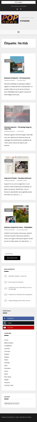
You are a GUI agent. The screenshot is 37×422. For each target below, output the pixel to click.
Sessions (7, 382)
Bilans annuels (8, 343)
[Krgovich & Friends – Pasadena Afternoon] (17, 164)
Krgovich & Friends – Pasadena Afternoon (17, 178)
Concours (7, 351)
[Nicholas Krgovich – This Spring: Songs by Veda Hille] (17, 114)
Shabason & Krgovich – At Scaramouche (17, 78)
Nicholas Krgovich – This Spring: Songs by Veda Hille (17, 128)
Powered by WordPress (7, 417)
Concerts (7, 348)
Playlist (6, 380)
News (6, 374)
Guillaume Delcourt (9, 80)
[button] (17, 9)
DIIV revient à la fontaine (18, 6)
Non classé (7, 377)
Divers (6, 360)
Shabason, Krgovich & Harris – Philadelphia (18, 227)
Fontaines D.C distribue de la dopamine (20, 294)
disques (6, 357)
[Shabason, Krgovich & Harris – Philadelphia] (17, 214)
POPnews (25, 21)
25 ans (6, 340)
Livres (6, 371)
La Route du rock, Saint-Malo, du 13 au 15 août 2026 (20, 288)
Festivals (7, 363)
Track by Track (8, 385)
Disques (8, 61)
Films (5, 365)
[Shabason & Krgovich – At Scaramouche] (17, 64)
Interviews (7, 368)
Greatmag (22, 417)
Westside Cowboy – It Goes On (17, 276)
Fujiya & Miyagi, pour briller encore (19, 300)
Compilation (8, 346)
